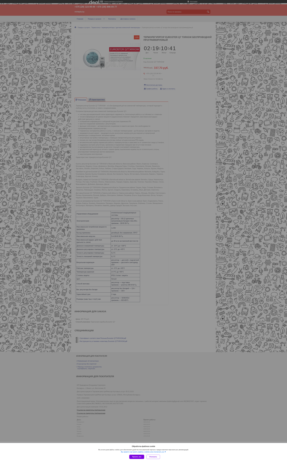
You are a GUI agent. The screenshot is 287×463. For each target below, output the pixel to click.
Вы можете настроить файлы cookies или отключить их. (142, 452)
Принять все (136, 457)
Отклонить (153, 457)
